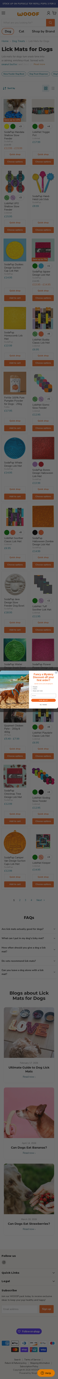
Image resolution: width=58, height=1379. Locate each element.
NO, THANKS (43, 704)
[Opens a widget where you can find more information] (46, 1373)
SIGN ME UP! (43, 700)
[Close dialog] (56, 672)
